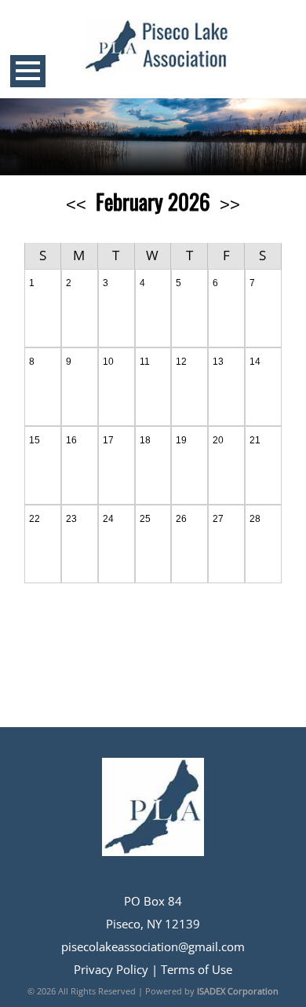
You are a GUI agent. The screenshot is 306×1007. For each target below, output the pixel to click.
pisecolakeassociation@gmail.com (153, 947)
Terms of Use (196, 969)
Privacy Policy (111, 969)
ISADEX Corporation (238, 991)
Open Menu (28, 71)
